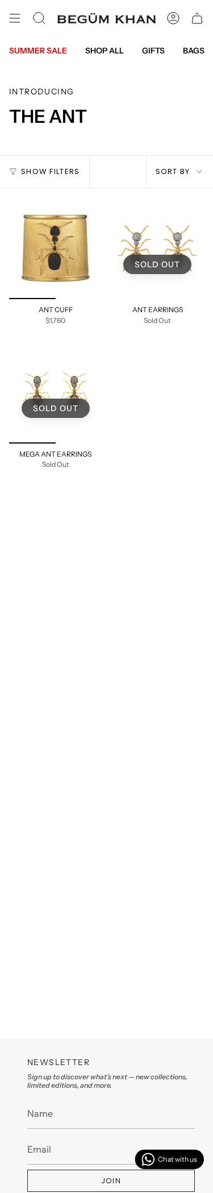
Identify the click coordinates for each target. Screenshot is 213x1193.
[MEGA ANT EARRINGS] (55, 392)
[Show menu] (14, 18)
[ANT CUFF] (55, 248)
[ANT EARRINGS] (157, 248)
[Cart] (197, 18)
